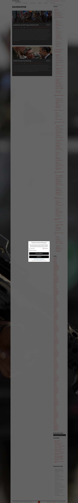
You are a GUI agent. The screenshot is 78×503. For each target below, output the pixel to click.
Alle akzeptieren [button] (39, 253)
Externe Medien (33, 250)
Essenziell (32, 248)
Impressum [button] (44, 260)
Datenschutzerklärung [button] (39, 260)
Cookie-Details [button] (34, 260)
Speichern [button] (39, 256)
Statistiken (46, 248)
